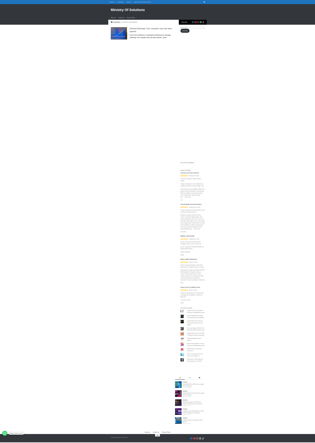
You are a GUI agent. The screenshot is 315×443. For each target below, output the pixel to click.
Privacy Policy (131, 17)
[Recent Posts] (180, 378)
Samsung (120, 2)
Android (185, 382)
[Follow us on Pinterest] (201, 22)
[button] (4, 433)
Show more (188, 197)
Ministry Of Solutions (128, 10)
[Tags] (199, 378)
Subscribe (185, 30)
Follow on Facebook (187, 162)
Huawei (111, 2)
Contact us (121, 17)
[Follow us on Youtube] (195, 22)
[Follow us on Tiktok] (203, 22)
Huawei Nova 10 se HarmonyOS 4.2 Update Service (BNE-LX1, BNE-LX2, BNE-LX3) (192, 295)
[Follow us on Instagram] (198, 22)
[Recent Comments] (190, 378)
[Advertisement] (192, 64)
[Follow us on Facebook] (193, 22)
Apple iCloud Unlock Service (142, 2)
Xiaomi (129, 2)
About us (113, 17)
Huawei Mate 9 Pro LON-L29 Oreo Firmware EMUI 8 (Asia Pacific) (195, 323)
